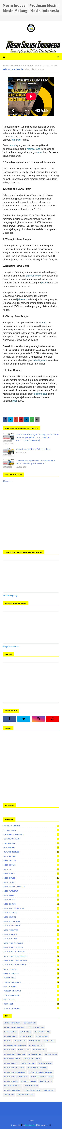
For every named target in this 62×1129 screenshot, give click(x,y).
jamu (43, 360)
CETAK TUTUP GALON (31, 839)
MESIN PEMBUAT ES (31, 930)
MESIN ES (31, 869)
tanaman (30, 275)
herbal (38, 275)
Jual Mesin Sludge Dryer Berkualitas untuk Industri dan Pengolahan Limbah (35, 462)
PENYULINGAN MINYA (31, 995)
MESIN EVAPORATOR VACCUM (31, 887)
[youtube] (52, 719)
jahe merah (23, 299)
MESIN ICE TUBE (31, 900)
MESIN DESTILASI (31, 860)
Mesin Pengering (10, 595)
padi (14, 401)
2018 (49, 1125)
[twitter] (23, 719)
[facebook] (9, 719)
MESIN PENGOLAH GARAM (31, 947)
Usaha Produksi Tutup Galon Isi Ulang (33, 449)
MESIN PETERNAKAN (31, 973)
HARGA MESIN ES (31, 843)
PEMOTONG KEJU (31, 986)
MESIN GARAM (31, 895)
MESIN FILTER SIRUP (31, 891)
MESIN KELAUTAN (31, 913)
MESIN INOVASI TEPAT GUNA (31, 908)
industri (36, 360)
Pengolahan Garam (11, 646)
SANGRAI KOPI (31, 999)
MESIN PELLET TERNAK (31, 926)
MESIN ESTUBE (31, 882)
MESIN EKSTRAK (31, 865)
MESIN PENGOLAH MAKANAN (31, 952)
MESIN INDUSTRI (31, 904)
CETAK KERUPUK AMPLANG (31, 834)
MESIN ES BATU (31, 873)
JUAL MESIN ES (31, 847)
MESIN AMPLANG (31, 856)
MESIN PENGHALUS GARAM (31, 943)
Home (31, 1121)
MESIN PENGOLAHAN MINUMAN (31, 960)
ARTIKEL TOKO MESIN (31, 826)
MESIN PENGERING (31, 939)
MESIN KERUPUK (31, 917)
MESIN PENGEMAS (31, 934)
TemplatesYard (30, 1125)
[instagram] (38, 719)
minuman (16, 140)
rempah (13, 145)
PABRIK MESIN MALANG (31, 982)
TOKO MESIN (31, 1004)
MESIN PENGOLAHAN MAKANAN (31, 956)
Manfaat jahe (33, 149)
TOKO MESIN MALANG (31, 1008)
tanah (43, 322)
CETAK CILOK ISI (31, 830)
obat (39, 152)
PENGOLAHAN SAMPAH (31, 991)
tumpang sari (40, 394)
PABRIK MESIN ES (31, 978)
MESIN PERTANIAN (31, 969)
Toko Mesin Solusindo (13, 69)
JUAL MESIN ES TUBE (31, 852)
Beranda (6, 65)
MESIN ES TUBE (31, 878)
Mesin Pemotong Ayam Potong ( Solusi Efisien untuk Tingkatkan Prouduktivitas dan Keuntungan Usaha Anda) (37, 437)
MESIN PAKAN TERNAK (31, 921)
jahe (12, 136)
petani (44, 282)
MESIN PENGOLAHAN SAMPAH (31, 965)
